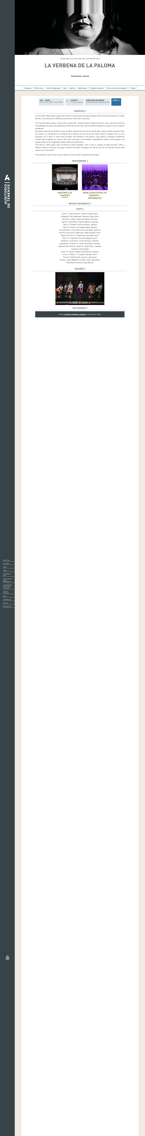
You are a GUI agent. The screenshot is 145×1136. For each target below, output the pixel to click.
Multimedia (82, 88)
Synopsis (27, 88)
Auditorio (6, 563)
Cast (65, 88)
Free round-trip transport (117, 88)
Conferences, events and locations (7, 586)
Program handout (97, 88)
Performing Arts (7, 574)
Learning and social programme (7, 580)
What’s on (6, 560)
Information (7, 599)
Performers (39, 88)
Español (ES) (7, 606)
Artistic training (6, 592)
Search (5, 603)
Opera (5, 570)
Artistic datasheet (53, 88)
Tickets (132, 88)
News (4, 596)
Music (5, 567)
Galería (72, 88)
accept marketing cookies (75, 314)
